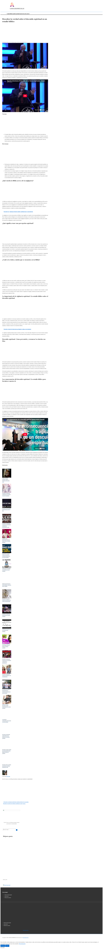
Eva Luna (8, 776)
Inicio (8, 13)
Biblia (11, 13)
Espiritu (13, 13)
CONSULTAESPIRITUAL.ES (17, 8)
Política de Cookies (8, 897)
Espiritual (17, 13)
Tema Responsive (26, 930)
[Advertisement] (25, 32)
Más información (22, 943)
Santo (21, 13)
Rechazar (2, 945)
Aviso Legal (7, 896)
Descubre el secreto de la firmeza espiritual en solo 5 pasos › (14, 803)
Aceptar (7, 945)
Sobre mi (24, 13)
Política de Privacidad (8, 894)
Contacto (27, 13)
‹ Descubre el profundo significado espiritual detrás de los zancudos (15, 801)
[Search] (16, 830)
